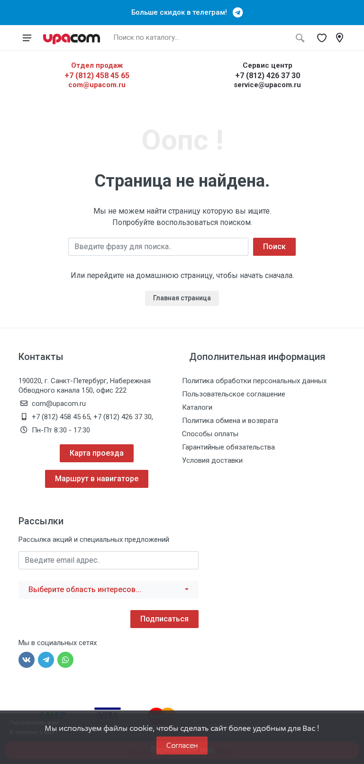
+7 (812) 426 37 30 (267, 75)
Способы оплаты (210, 434)
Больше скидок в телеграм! (182, 12)
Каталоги (197, 407)
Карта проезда (97, 453)
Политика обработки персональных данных (254, 381)
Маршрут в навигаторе (96, 478)
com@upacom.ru (97, 85)
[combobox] (108, 590)
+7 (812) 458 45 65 (96, 75)
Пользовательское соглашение (233, 394)
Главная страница (182, 298)
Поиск (274, 246)
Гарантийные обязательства (228, 447)
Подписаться (164, 618)
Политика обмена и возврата (230, 420)
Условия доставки (212, 460)
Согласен (182, 745)
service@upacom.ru (267, 85)
